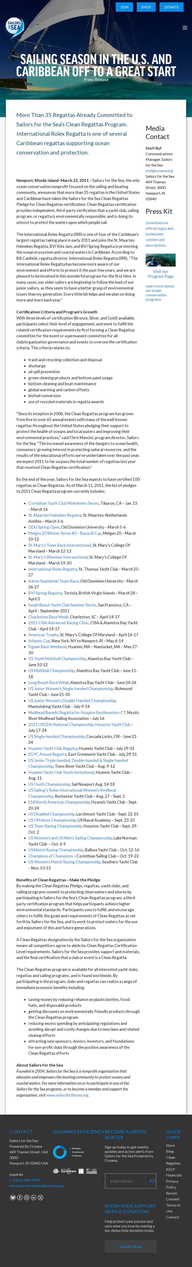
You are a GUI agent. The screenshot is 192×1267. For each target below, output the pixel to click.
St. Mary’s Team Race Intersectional (59, 545)
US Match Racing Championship (55, 849)
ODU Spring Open (43, 527)
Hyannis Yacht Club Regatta (52, 748)
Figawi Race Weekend (47, 646)
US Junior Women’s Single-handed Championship (70, 688)
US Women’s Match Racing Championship (64, 861)
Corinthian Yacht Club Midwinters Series (63, 503)
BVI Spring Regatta (45, 592)
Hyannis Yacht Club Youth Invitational (61, 772)
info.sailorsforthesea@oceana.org (36, 1185)
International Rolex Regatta (52, 569)
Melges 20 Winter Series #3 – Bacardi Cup (64, 533)
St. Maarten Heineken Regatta (54, 515)
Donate (171, 7)
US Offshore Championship (52, 820)
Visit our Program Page (161, 274)
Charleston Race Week (48, 616)
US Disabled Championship (51, 814)
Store (170, 1145)
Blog (170, 1151)
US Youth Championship (49, 784)
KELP (170, 1169)
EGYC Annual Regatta (47, 754)
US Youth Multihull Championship (57, 658)
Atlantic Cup (39, 640)
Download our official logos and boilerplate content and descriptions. (159, 233)
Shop (146, 7)
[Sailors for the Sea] (14, 27)
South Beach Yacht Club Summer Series (62, 604)
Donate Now (131, 1246)
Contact (172, 1217)
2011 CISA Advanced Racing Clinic (58, 622)
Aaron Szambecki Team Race (53, 581)
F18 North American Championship (59, 802)
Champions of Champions (50, 855)
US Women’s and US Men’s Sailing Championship (70, 837)
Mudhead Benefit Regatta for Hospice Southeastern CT (77, 712)
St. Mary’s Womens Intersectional (58, 557)
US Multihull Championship (51, 670)
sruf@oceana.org (159, 170)
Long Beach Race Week (48, 682)
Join (124, 7)
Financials (174, 1175)
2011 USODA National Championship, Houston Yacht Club (79, 724)
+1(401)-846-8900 (24, 1180)
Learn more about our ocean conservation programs (160, 293)
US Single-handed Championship (56, 736)
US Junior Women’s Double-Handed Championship (72, 700)
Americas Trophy (43, 634)
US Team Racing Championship (55, 825)
